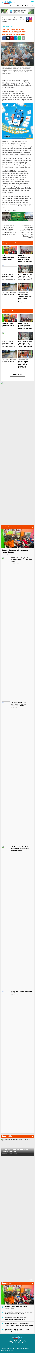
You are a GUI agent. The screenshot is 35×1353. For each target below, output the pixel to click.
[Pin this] (12, 38)
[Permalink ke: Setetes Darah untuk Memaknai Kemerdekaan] (9, 250)
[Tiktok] (27, 21)
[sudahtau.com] (9, 2)
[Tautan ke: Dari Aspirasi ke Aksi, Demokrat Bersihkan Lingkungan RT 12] (6, 772)
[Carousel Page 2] (30, 1279)
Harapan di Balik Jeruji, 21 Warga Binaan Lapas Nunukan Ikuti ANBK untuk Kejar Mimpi (9, 230)
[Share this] (4, 38)
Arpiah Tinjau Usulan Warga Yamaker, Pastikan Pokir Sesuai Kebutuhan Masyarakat (25, 364)
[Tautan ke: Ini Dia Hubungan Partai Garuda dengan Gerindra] (17, 1147)
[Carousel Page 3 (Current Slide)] (31, 1279)
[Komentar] (23, 38)
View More (17, 375)
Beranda (5, 18)
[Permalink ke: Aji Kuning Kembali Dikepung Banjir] (9, 287)
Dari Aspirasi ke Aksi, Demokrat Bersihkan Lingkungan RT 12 (8, 344)
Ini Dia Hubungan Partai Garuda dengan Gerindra (15, 1150)
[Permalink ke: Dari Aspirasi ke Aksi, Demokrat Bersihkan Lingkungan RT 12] (9, 268)
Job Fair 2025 (7, 26)
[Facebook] (27, 18)
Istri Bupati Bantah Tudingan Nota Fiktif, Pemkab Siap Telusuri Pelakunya (25, 344)
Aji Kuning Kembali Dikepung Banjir (9, 360)
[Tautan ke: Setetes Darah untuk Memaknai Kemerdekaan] (17, 538)
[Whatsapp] (19, 38)
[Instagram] (30, 18)
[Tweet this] (8, 38)
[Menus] (32, 2)
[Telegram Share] (16, 38)
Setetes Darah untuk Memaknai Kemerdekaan (8, 257)
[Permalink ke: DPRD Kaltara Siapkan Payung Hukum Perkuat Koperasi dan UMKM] (25, 250)
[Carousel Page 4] (32, 1279)
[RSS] (30, 21)
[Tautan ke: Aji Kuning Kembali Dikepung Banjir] (6, 1061)
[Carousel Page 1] (29, 1279)
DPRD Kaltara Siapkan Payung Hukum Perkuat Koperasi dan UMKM (25, 326)
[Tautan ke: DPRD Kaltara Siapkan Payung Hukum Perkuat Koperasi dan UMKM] (6, 628)
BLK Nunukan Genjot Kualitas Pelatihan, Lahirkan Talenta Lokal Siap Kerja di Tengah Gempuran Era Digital (26, 232)
